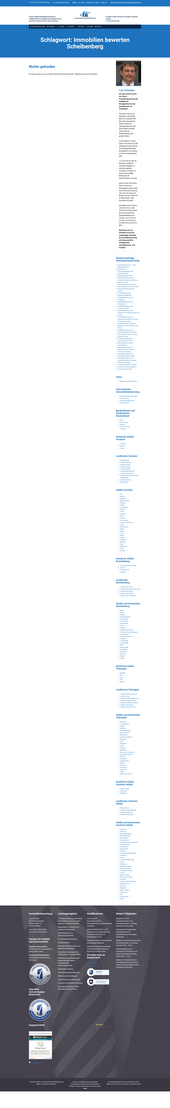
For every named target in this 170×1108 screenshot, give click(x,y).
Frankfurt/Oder (124, 570)
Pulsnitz (122, 537)
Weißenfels (123, 888)
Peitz (121, 645)
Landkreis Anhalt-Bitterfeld (128, 810)
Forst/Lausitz (124, 621)
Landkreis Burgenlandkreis (128, 853)
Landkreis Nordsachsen (127, 473)
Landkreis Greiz (124, 696)
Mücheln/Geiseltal (125, 866)
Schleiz (122, 763)
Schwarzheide (124, 647)
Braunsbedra (124, 838)
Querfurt (122, 873)
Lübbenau (123, 638)
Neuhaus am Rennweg (127, 752)
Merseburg (123, 864)
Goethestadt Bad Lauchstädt (129, 842)
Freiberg (122, 509)
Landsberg (123, 855)
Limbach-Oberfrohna (126, 522)
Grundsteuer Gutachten (124, 369)
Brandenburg (124, 422)
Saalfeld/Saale (124, 761)
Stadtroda (123, 769)
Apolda (122, 726)
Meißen (122, 529)
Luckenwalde (124, 641)
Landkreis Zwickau (125, 480)
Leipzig (122, 448)
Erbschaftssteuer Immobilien (128, 396)
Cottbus (122, 567)
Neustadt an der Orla (126, 754)
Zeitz (121, 894)
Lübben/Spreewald (126, 636)
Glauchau (123, 514)
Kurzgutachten (124, 398)
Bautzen (122, 496)
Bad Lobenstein (124, 732)
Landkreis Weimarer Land (127, 707)
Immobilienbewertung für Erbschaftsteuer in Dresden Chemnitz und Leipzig (125, 349)
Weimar (122, 681)
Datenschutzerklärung (94, 966)
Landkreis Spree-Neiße (127, 593)
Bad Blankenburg (125, 730)
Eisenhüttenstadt (125, 617)
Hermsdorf (123, 743)
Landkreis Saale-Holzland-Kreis (129, 698)
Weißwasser (123, 546)
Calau (121, 610)
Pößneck (122, 756)
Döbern (122, 612)
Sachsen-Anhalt (125, 426)
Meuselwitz (123, 750)
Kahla (121, 745)
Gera (121, 675)
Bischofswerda (124, 501)
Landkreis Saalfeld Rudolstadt (129, 702)
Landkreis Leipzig (125, 467)
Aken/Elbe (123, 829)
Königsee (123, 748)
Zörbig (122, 899)
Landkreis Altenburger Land (128, 694)
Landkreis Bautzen (125, 462)
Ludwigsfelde (124, 643)
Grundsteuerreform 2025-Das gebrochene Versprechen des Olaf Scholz (127, 326)
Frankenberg (124, 507)
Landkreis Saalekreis (126, 812)
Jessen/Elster (124, 849)
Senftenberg (123, 649)
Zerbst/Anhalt (124, 896)
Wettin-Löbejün (124, 890)
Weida (122, 772)
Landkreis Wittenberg (126, 814)
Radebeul (123, 542)
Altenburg (123, 722)
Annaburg (123, 831)
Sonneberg (123, 767)
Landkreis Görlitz (125, 464)
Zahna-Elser (123, 892)
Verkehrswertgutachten (127, 400)
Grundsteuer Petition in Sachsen (127, 364)
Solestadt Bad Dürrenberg (128, 881)
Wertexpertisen (124, 402)
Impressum (91, 962)
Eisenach (122, 673)
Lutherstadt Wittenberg (127, 859)
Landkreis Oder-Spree (126, 591)
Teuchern (123, 886)
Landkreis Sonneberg (126, 705)
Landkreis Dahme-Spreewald (128, 632)
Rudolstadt (123, 759)
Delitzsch (122, 503)
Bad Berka (123, 728)
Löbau (122, 524)
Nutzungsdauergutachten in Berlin (127, 286)
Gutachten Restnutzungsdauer (126, 367)
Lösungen (62, 26)
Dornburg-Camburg (126, 737)
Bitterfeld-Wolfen (125, 836)
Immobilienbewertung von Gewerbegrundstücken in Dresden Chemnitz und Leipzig (127, 319)
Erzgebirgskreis (124, 460)
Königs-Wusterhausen (126, 630)
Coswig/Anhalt (124, 840)
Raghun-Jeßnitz (125, 875)
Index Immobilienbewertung (128, 381)
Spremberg (123, 651)
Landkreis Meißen (125, 469)
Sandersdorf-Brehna (126, 877)
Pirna (121, 533)
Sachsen (122, 424)
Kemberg (122, 851)
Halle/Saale (123, 791)
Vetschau (123, 654)
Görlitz (122, 516)
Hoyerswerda (124, 520)
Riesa (121, 544)
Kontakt (90, 26)
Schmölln (123, 765)
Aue (121, 494)
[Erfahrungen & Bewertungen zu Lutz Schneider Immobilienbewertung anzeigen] (40, 1045)
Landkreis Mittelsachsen (127, 471)
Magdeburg (123, 793)
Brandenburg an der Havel (128, 565)
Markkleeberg (124, 527)
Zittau (122, 548)
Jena (121, 677)
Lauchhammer (124, 634)
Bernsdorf (123, 498)
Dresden (122, 446)
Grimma (122, 518)
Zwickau (122, 550)
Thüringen (123, 429)
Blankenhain (124, 735)
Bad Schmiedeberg (125, 834)
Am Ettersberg (124, 724)
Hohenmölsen (124, 846)
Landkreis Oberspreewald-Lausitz (130, 589)
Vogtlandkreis (124, 482)
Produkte (71, 26)
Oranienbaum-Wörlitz (126, 870)
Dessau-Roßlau (124, 789)
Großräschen (124, 623)
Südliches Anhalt (125, 883)
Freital (122, 511)
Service (99, 26)
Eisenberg (123, 739)
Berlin (121, 420)
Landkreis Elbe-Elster (126, 587)
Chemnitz (123, 444)
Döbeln (122, 505)
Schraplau (123, 879)
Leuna (122, 857)
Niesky (122, 531)
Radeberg (123, 540)
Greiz (121, 741)
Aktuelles (52, 26)
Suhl (121, 679)
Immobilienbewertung (38, 26)
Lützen (122, 862)
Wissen (82, 26)
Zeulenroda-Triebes (126, 774)
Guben (122, 625)
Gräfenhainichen (125, 844)
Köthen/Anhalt (124, 808)
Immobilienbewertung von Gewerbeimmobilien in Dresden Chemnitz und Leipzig (126, 360)
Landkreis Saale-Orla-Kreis (128, 700)
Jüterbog (123, 628)
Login (85, 1088)
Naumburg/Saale (125, 868)
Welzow (122, 656)
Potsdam (123, 572)
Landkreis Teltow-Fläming (128, 595)
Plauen (122, 535)
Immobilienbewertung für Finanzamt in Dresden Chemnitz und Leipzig (128, 313)
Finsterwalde (124, 619)
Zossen (122, 658)
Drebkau (122, 615)
